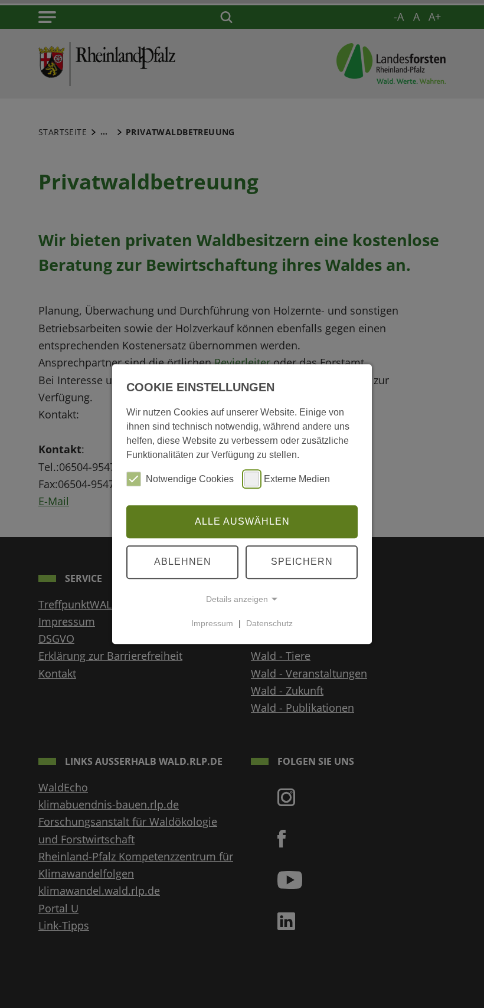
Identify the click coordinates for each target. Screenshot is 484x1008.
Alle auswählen (242, 521)
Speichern (302, 562)
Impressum (212, 623)
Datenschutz (269, 623)
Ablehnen (182, 562)
